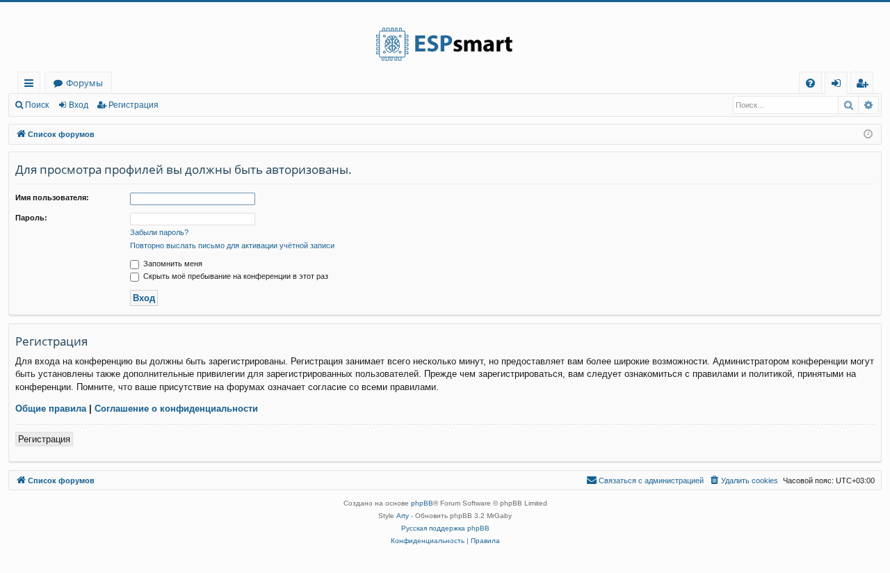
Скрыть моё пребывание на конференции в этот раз (234, 276)
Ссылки (32, 85)
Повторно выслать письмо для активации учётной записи (232, 245)
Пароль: (31, 217)
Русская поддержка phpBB (445, 528)
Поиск (37, 105)
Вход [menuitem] (839, 85)
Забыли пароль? (159, 232)
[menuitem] (810, 83)
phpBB (422, 503)
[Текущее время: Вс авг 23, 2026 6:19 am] (868, 135)
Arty (402, 515)
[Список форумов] (445, 37)
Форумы (84, 82)
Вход (78, 105)
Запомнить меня (171, 263)
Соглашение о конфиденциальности (176, 408)
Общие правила (50, 408)
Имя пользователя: (52, 197)
